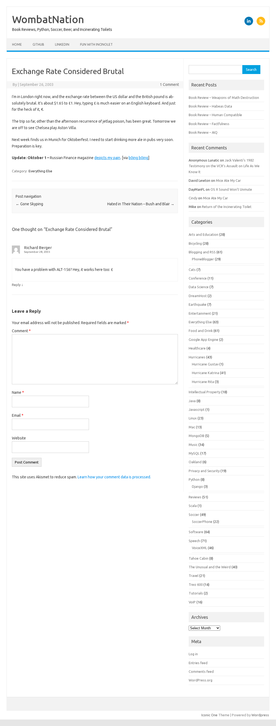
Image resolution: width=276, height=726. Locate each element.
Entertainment (200, 313)
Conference (198, 278)
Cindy (193, 198)
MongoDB (196, 436)
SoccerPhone (202, 521)
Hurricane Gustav (205, 364)
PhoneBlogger (203, 259)
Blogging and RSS (202, 252)
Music (193, 444)
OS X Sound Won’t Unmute (231, 189)
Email (17, 415)
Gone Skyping (29, 204)
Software (196, 532)
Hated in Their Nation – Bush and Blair (140, 204)
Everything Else (40, 171)
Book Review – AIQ (203, 132)
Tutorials (196, 593)
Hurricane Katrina (205, 373)
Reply (16, 285)
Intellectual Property (204, 392)
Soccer (194, 514)
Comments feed (201, 671)
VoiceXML (199, 548)
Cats (192, 269)
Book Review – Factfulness (209, 124)
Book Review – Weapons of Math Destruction (224, 97)
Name (18, 392)
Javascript (197, 409)
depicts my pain (107, 158)
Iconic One (209, 715)
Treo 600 (196, 584)
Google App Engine (203, 339)
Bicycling (195, 243)
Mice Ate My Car (228, 180)
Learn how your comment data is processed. (114, 477)
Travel (193, 575)
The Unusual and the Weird (210, 567)
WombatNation (48, 19)
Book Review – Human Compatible (215, 115)
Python (194, 479)
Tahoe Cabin (198, 558)
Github (38, 44)
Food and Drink (201, 330)
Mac (192, 427)
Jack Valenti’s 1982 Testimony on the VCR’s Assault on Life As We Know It (224, 166)
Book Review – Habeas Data (210, 106)
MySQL (194, 453)
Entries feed (198, 663)
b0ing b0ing (138, 158)
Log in (193, 654)
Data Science (199, 287)
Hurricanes (197, 357)
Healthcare (197, 348)
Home (17, 44)
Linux (193, 418)
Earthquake (197, 304)
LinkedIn (62, 44)
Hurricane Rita (203, 382)
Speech (194, 541)
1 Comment (169, 84)
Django (197, 486)
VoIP (192, 602)
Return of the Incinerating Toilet (226, 207)
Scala (193, 505)
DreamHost (198, 296)
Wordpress (260, 715)
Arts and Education (203, 234)
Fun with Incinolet (96, 44)
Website (19, 438)
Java (192, 401)
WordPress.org (200, 680)
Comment (21, 331)
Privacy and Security (204, 471)
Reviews (195, 497)
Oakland (195, 462)
